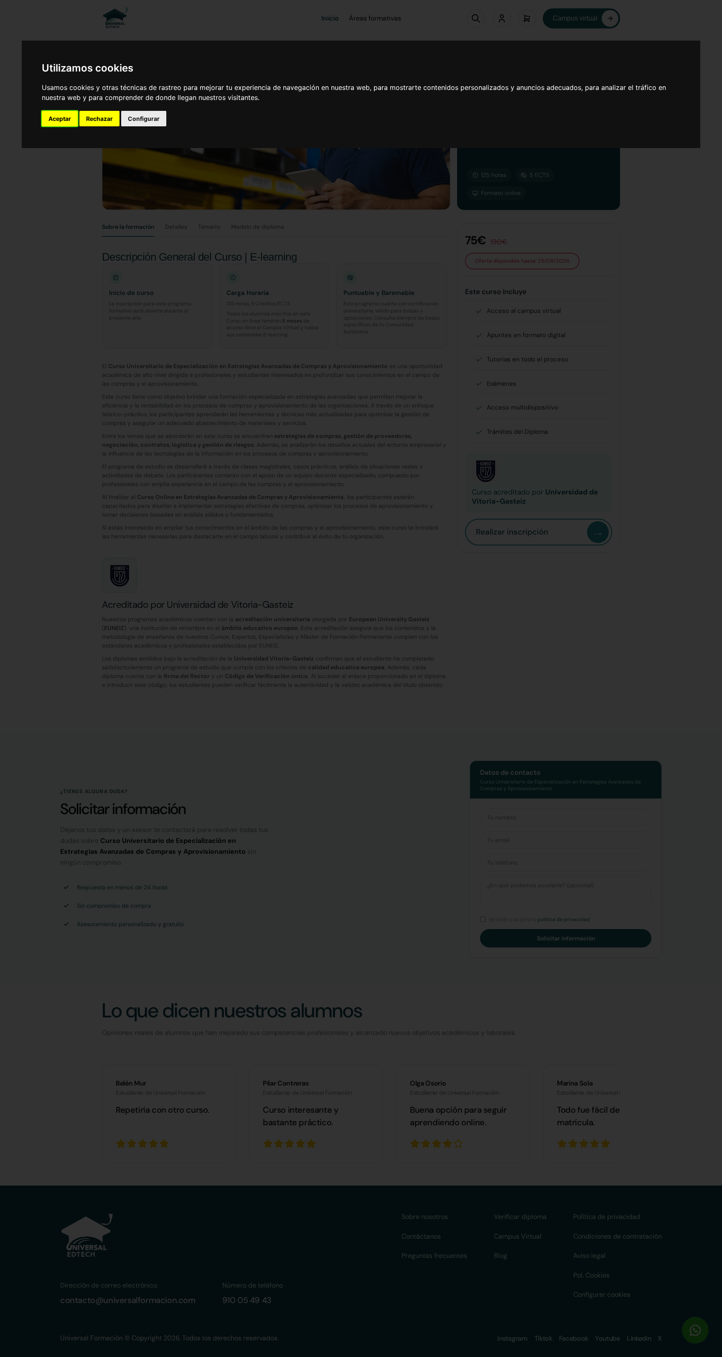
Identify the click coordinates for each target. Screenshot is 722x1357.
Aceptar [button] (59, 118)
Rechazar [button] (99, 118)
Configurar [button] (144, 118)
